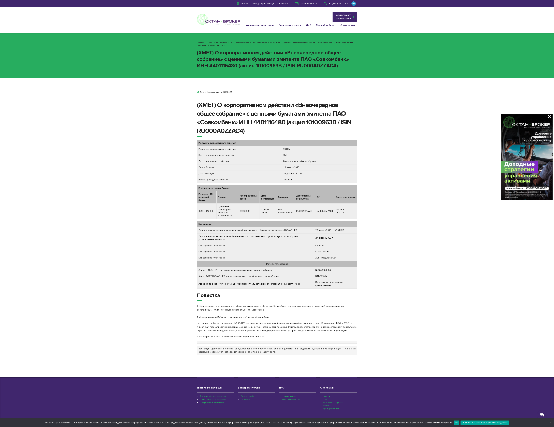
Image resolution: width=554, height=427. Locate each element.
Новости (326, 396)
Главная (200, 42)
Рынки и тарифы (247, 396)
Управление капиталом (260, 25)
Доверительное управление (212, 402)
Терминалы (245, 399)
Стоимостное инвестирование (213, 399)
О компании (347, 25)
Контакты (327, 406)
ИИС (308, 25)
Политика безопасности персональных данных (484, 422)
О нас (325, 399)
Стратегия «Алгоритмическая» (213, 396)
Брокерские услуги (290, 25)
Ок (456, 422)
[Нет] (550, 422)
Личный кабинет (326, 25)
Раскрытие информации (333, 402)
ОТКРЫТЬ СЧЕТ (343, 17)
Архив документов (331, 409)
